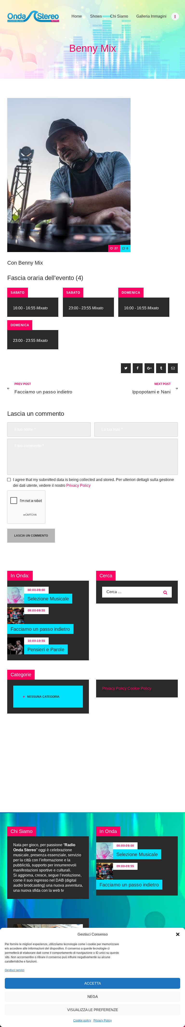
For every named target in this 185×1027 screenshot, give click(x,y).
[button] (177, 934)
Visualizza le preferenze (92, 1010)
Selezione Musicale (48, 598)
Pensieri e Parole (45, 649)
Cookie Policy (139, 688)
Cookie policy (82, 1020)
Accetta (92, 983)
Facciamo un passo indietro (40, 629)
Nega (92, 996)
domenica (131, 292)
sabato (18, 292)
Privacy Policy (102, 1020)
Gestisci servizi (14, 970)
